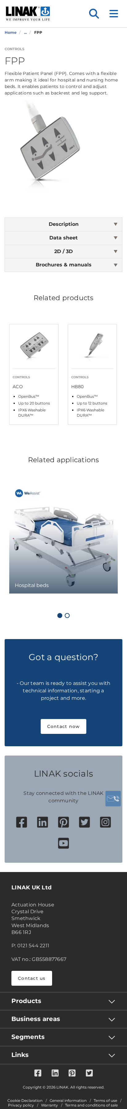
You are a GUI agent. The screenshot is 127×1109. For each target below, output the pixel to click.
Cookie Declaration (25, 1100)
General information (68, 1100)
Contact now (63, 726)
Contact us (32, 978)
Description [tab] (64, 224)
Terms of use (105, 1100)
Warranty (49, 1105)
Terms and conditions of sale (91, 1105)
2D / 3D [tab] (63, 251)
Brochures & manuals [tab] (64, 265)
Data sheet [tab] (63, 238)
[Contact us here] (113, 798)
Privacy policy (21, 1105)
